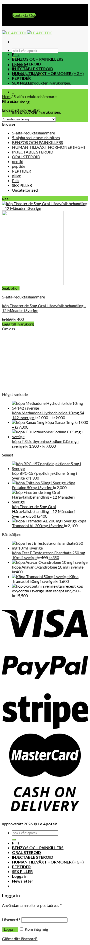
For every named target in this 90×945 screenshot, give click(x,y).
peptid (17, 161)
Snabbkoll (11, 288)
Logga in (10, 929)
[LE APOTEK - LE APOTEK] (27, 32)
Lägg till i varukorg (18, 324)
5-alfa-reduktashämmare (33, 132)
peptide (18, 166)
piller (16, 175)
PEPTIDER (21, 78)
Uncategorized (25, 190)
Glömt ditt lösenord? (20, 938)
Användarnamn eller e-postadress (32, 905)
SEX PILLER (22, 83)
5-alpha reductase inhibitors (36, 137)
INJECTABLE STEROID (32, 68)
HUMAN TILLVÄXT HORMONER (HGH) (48, 73)
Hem (6, 96)
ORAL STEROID (26, 63)
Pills (16, 54)
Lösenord (11, 919)
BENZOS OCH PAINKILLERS (38, 59)
